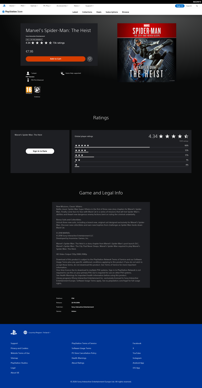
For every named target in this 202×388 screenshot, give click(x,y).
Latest (75, 12)
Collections (87, 12)
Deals (98, 12)
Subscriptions (112, 12)
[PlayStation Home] (4, 6)
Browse (125, 12)
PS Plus (46, 6)
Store (11, 6)
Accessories (61, 6)
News (76, 6)
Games (33, 6)
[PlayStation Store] (13, 11)
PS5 (22, 6)
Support (88, 6)
